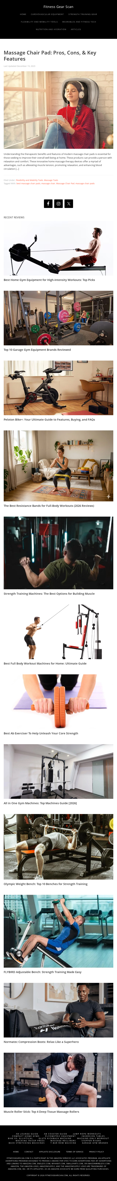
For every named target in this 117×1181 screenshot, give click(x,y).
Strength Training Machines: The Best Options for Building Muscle (49, 594)
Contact (32, 1152)
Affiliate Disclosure (52, 1152)
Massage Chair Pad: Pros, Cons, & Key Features (50, 55)
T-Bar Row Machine (63, 1143)
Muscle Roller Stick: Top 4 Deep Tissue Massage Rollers (41, 1112)
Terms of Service (77, 1152)
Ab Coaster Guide (55, 1134)
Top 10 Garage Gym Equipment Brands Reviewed (37, 350)
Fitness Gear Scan (58, 6)
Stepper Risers (91, 1141)
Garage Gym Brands (95, 1143)
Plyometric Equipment (60, 1136)
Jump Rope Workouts (87, 1134)
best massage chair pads (28, 183)
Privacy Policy (96, 1152)
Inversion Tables (93, 1136)
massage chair (48, 183)
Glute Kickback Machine (55, 1138)
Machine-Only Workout (93, 1138)
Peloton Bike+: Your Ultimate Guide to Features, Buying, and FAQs (49, 419)
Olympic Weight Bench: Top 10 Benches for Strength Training (45, 884)
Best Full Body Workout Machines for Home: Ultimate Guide (45, 663)
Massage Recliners (63, 1141)
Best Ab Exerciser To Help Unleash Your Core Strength (41, 733)
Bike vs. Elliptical (20, 1138)
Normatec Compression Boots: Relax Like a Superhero (41, 1042)
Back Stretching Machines (27, 1143)
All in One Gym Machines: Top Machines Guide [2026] (40, 803)
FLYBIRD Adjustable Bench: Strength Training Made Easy (42, 972)
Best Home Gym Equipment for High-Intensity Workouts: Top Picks (49, 280)
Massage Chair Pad (65, 183)
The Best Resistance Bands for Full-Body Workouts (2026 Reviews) (49, 506)
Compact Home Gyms (26, 1136)
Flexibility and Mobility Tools (29, 180)
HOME (19, 1152)
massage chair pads (85, 183)
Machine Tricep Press (30, 1141)
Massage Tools (51, 180)
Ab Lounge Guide (27, 1134)
